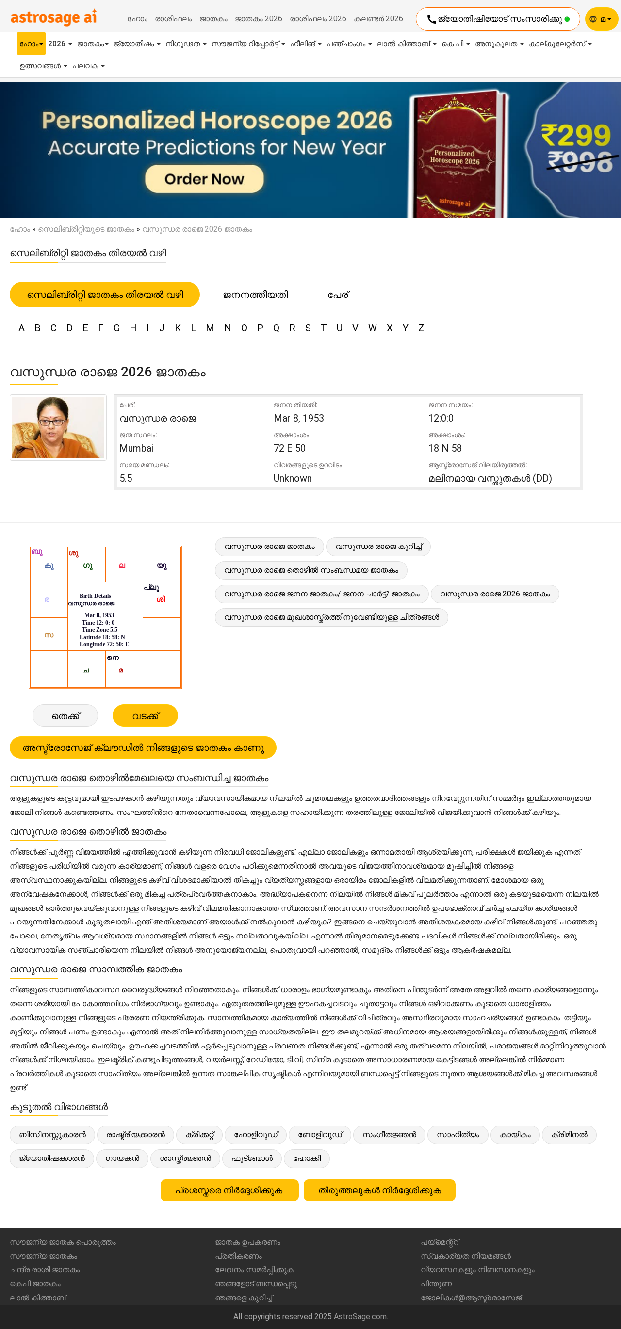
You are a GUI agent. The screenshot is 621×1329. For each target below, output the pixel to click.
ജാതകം (213, 19)
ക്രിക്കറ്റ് (199, 1134)
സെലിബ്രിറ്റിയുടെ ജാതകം (86, 229)
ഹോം (137, 19)
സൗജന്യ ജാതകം (43, 1256)
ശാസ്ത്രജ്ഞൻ (185, 1158)
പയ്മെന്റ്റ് (439, 1242)
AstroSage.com (360, 1316)
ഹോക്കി (307, 1158)
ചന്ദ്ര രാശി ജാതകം (45, 1269)
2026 (57, 43)
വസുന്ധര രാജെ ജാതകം (269, 546)
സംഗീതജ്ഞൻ (389, 1134)
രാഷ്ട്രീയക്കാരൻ (135, 1134)
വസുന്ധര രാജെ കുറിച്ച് (378, 546)
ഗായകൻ (122, 1158)
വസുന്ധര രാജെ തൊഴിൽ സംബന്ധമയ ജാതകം (311, 570)
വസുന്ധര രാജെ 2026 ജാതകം (495, 593)
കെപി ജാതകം (35, 1283)
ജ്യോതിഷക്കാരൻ (52, 1158)
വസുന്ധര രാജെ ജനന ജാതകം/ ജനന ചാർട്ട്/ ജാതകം (322, 593)
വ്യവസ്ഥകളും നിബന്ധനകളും (478, 1269)
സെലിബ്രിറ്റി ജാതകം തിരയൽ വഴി (105, 294)
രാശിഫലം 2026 (318, 19)
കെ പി (453, 43)
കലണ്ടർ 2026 (378, 19)
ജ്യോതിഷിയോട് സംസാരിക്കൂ (495, 19)
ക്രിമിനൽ (569, 1134)
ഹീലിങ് (303, 43)
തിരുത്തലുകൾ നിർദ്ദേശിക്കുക (379, 1190)
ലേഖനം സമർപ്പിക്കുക (254, 1269)
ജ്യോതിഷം (135, 43)
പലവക (86, 66)
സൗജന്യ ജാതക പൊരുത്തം (63, 1242)
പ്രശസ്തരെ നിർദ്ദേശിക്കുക (229, 1190)
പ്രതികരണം (238, 1256)
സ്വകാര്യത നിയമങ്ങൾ (466, 1256)
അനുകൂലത (497, 43)
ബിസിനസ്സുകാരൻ (52, 1134)
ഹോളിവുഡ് (256, 1134)
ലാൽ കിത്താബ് (404, 43)
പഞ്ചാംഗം (347, 43)
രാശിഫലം (173, 19)
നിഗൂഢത (183, 43)
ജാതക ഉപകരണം (247, 1242)
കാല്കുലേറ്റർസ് (558, 43)
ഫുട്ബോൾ (252, 1158)
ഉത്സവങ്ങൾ (41, 66)
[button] (46, 150)
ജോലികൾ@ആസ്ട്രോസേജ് (471, 1297)
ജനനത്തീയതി (255, 294)
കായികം (515, 1134)
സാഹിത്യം (458, 1134)
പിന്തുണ (436, 1283)
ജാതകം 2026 (258, 19)
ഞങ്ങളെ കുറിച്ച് (243, 1297)
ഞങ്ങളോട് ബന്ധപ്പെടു (256, 1283)
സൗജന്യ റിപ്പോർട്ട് (246, 43)
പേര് (337, 294)
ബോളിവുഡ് (320, 1134)
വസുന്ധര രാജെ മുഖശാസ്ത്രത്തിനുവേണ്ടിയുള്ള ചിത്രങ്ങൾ (331, 617)
